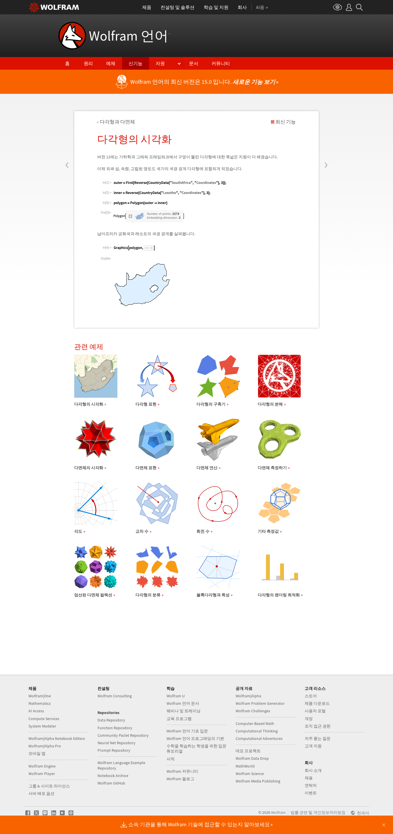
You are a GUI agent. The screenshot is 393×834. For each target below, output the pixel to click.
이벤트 (311, 792)
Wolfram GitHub (111, 783)
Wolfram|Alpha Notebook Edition (56, 738)
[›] (326, 130)
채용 (309, 777)
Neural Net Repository (117, 742)
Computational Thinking (257, 731)
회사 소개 (313, 770)
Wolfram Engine (42, 766)
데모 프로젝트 (248, 750)
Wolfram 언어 (129, 35)
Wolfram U (176, 695)
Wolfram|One (39, 695)
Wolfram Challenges (253, 710)
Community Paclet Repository (123, 735)
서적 (171, 758)
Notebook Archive (113, 775)
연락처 (311, 785)
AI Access (36, 710)
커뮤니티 (220, 63)
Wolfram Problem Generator (260, 703)
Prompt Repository (114, 750)
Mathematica (39, 703)
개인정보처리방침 (329, 812)
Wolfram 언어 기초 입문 (187, 731)
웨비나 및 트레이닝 (184, 710)
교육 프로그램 (179, 718)
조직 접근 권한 (318, 726)
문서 (193, 63)
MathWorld (245, 766)
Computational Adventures (259, 738)
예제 (110, 63)
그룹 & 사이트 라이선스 (49, 786)
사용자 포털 (315, 710)
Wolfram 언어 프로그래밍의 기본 (195, 738)
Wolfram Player (41, 773)
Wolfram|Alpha (248, 695)
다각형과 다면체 (117, 122)
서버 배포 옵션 (41, 793)
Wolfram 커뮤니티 (182, 771)
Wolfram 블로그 (180, 778)
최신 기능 (285, 122)
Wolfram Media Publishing (258, 781)
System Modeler (42, 726)
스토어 (311, 695)
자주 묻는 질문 (318, 738)
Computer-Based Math (255, 723)
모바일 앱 (36, 753)
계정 (309, 718)
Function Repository (115, 727)
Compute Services (43, 718)
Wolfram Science (250, 773)
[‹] (67, 130)
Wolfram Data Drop (252, 758)
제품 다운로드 (317, 703)
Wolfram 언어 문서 (183, 703)
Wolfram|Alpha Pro (44, 746)
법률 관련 (299, 812)
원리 (88, 63)
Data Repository (111, 720)
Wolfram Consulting (115, 695)
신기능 (135, 63)
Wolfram (278, 812)
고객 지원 (313, 746)
